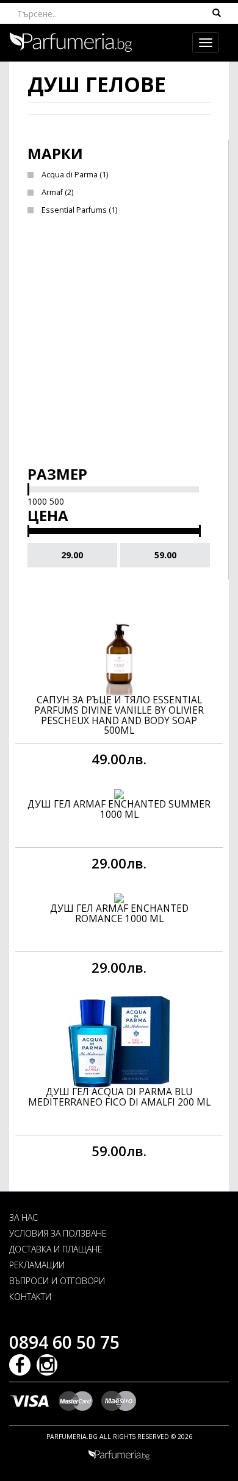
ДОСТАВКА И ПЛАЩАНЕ (56, 1249)
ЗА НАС (23, 1217)
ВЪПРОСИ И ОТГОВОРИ (57, 1281)
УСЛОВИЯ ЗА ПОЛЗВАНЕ (58, 1233)
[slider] (28, 489)
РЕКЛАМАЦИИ (37, 1265)
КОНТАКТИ (30, 1296)
